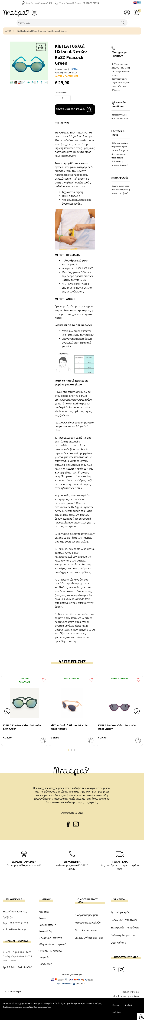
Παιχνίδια (44, 957)
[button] (68, 750)
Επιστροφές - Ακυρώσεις (125, 927)
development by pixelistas (126, 996)
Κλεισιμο (116, 1005)
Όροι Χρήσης (118, 942)
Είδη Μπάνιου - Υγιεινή (52, 944)
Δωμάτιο (44, 911)
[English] (135, 3)
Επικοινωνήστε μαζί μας (89, 937)
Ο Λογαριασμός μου (86, 915)
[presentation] (7, 711)
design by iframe (130, 991)
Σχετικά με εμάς (120, 912)
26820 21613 (118, 67)
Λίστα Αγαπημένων (86, 930)
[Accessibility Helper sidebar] (140, 1016)
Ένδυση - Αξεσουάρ (50, 951)
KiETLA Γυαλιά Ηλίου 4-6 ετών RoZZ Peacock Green (42, 30)
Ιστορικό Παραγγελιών (88, 922)
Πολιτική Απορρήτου (123, 935)
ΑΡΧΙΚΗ (8, 30)
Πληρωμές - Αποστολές (124, 920)
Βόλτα (42, 918)
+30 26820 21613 (90, 3)
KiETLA (74, 69)
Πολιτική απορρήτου (42, 1007)
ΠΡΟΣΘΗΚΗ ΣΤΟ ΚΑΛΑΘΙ (71, 109)
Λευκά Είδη (45, 931)
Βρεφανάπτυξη (47, 925)
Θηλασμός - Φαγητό (50, 938)
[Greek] (139, 3)
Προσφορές (45, 964)
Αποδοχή (128, 1005)
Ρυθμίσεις (117, 1013)
